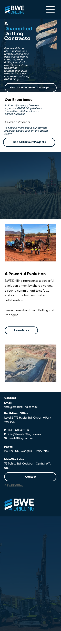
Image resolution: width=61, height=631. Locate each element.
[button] (51, 45)
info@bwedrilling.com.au (20, 407)
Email (8, 402)
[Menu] (50, 9)
